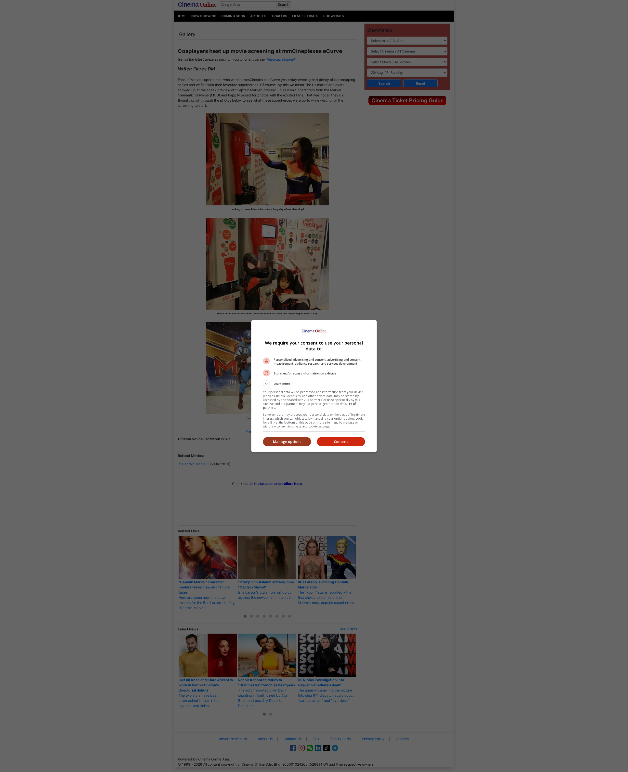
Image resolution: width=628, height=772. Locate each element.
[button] (314, 383)
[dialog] (314, 386)
